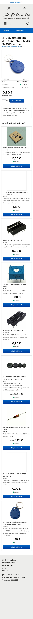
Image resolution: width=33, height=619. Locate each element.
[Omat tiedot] (9, 8)
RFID (23, 46)
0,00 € (24, 87)
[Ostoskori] (24, 8)
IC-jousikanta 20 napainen (13, 331)
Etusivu (6, 30)
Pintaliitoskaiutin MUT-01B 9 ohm (15, 148)
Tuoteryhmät (20, 30)
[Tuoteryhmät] (5, 23)
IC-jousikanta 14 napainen (12, 240)
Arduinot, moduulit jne (14, 46)
